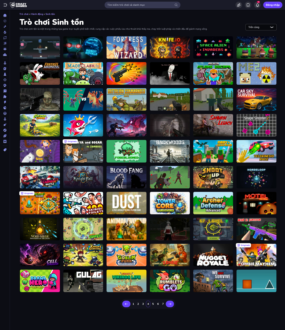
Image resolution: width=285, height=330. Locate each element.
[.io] (5, 108)
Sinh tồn (50, 14)
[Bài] (5, 68)
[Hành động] (5, 102)
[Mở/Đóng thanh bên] (5, 5)
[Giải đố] (5, 96)
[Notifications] (257, 5)
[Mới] (5, 26)
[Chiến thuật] (5, 85)
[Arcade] (5, 63)
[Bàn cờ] (5, 74)
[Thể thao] (5, 136)
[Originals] (5, 43)
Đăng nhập (273, 5)
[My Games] (248, 5)
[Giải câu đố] (5, 91)
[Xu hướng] (5, 32)
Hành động (37, 14)
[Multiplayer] (5, 49)
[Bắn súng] (5, 80)
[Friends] (239, 5)
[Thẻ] (5, 150)
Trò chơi (24, 14)
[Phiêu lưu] (5, 130)
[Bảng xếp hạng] (5, 54)
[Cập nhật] (5, 38)
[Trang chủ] (5, 15)
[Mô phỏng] (5, 119)
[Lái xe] (5, 113)
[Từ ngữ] (5, 141)
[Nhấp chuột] (5, 124)
